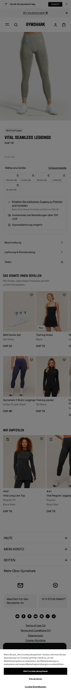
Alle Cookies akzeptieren (35, 671)
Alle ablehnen (35, 679)
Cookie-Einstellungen (35, 686)
